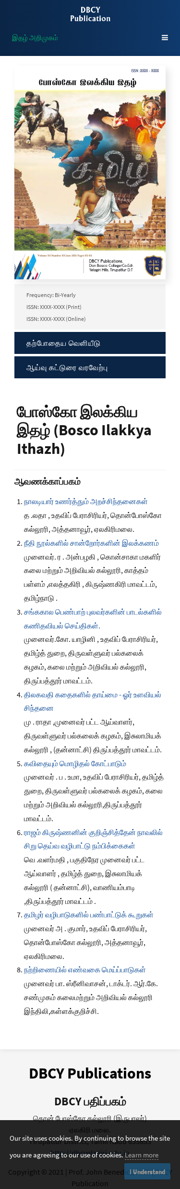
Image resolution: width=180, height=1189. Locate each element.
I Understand (147, 1171)
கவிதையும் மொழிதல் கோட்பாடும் (75, 763)
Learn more (141, 1154)
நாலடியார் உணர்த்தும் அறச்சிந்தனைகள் (86, 501)
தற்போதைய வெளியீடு (63, 343)
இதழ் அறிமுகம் (35, 37)
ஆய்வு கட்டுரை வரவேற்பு (67, 367)
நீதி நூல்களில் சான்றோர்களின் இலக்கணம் (91, 543)
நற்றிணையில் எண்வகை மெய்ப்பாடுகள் (85, 969)
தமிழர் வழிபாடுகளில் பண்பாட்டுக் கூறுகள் (89, 914)
